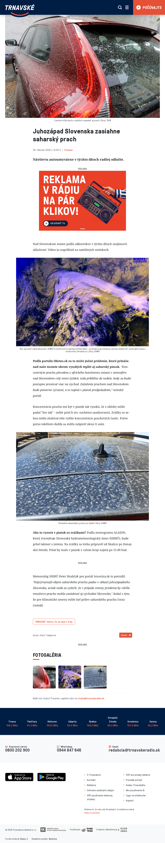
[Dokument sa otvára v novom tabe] (53, 829)
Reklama (91, 785)
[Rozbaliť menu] (127, 7)
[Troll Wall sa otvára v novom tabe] (86, 829)
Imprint (130, 800)
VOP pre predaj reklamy (138, 775)
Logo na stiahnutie (136, 795)
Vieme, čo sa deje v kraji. (54, 621)
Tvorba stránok (12, 838)
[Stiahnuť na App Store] (19, 776)
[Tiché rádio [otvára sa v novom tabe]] (123, 829)
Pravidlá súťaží (134, 780)
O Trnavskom (94, 775)
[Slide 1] (82, 229)
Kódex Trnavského (135, 785)
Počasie (68, 150)
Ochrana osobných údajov (100, 790)
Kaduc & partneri (92, 812)
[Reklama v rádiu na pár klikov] (82, 201)
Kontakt (91, 780)
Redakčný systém (40, 838)
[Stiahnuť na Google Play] (51, 776)
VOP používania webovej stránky (99, 797)
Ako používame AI (135, 790)
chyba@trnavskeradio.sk (91, 698)
